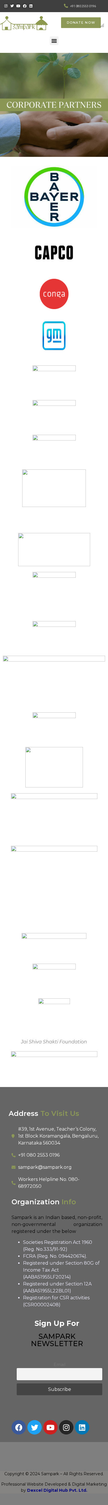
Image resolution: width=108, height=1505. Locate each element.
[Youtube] (18, 6)
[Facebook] (25, 6)
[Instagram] (6, 6)
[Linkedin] (31, 6)
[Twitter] (12, 6)
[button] (54, 40)
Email (59, 1364)
